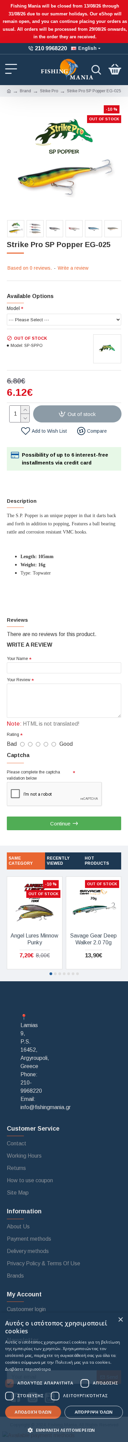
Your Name (17, 658)
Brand (25, 91)
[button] (50, 973)
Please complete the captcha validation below (33, 775)
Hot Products (97, 861)
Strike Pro (49, 91)
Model (13, 308)
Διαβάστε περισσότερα (28, 1369)
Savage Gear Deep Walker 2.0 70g (93, 939)
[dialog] (64, 1377)
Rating (13, 734)
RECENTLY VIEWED (58, 861)
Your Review (18, 679)
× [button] (120, 1319)
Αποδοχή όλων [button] (33, 1412)
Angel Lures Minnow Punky (34, 939)
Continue (60, 823)
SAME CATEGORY (21, 861)
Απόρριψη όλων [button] (94, 1412)
